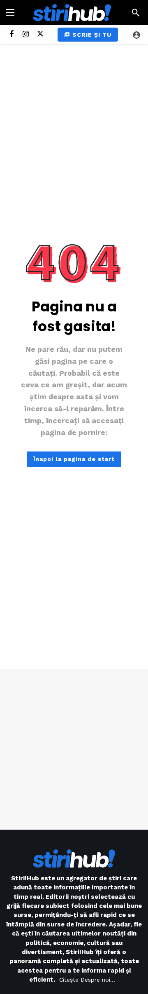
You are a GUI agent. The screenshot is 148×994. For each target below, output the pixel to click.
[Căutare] (136, 12)
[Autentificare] (136, 34)
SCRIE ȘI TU (91, 34)
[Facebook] (11, 34)
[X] (40, 34)
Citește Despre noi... (87, 979)
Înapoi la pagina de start (74, 459)
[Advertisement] (74, 749)
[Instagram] (26, 34)
